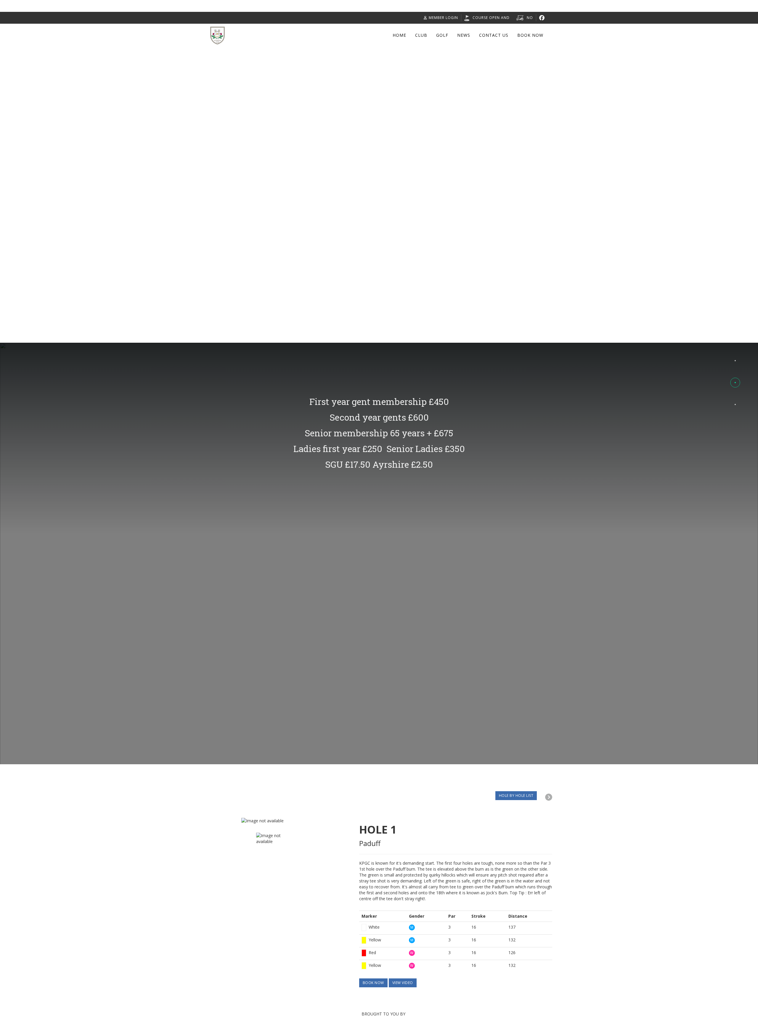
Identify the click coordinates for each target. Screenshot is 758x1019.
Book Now (530, 35)
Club (421, 35)
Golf (442, 35)
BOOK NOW (373, 982)
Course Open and (491, 17)
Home (399, 35)
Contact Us (493, 35)
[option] (309, 821)
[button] (735, 360)
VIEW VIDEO (402, 982)
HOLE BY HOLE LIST (516, 795)
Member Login (443, 17)
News (463, 35)
